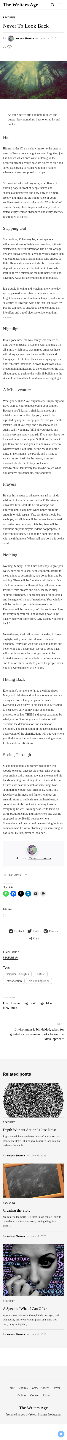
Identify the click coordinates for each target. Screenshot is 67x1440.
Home (11, 1387)
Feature (40, 974)
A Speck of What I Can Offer (25, 1308)
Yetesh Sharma (25, 38)
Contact (34, 1395)
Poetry (34, 1387)
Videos (45, 1387)
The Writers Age (20, 4)
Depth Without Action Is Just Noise (30, 1130)
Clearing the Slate (16, 1210)
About (46, 1395)
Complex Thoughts (17, 974)
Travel (56, 1387)
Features (9, 17)
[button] (60, 5)
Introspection (14, 980)
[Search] (52, 5)
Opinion (22, 1395)
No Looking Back (39, 980)
